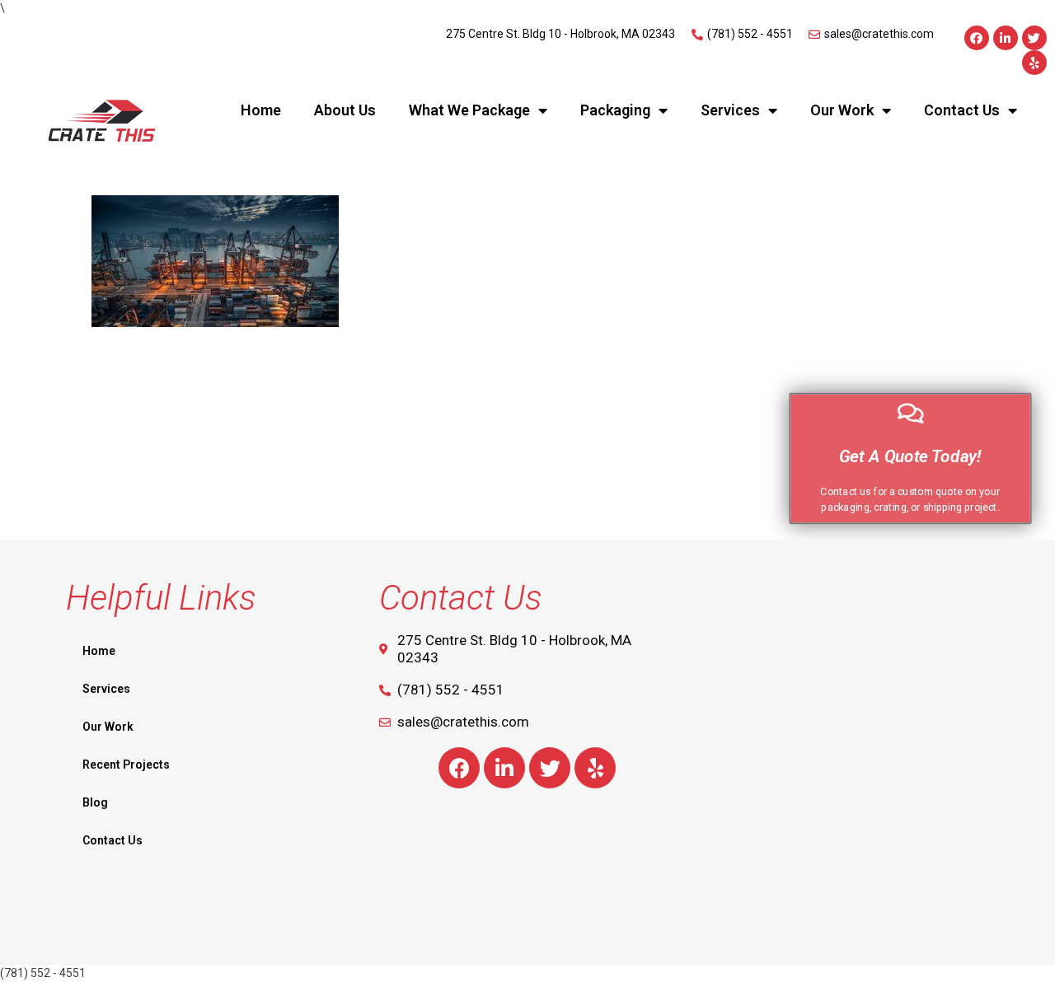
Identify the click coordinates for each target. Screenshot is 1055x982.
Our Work (842, 110)
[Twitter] (1034, 38)
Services (730, 110)
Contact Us (962, 110)
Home (261, 110)
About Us (345, 110)
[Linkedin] (1005, 38)
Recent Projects (126, 764)
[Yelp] (1034, 62)
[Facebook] (976, 38)
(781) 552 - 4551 (43, 973)
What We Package (469, 110)
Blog (95, 802)
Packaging (615, 110)
